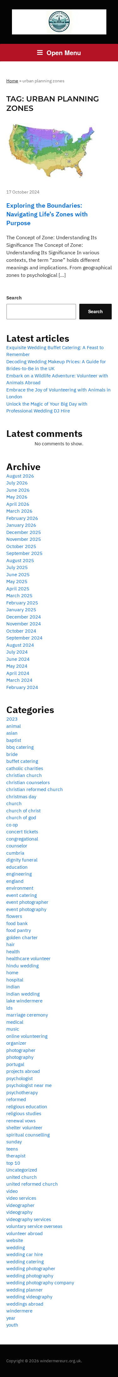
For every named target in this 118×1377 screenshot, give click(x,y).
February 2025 (22, 603)
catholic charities (24, 768)
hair (10, 944)
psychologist (19, 1078)
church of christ (23, 811)
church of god (21, 818)
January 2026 (21, 525)
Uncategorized (21, 1170)
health (13, 952)
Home (12, 81)
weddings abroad (24, 1304)
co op (12, 825)
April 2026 (17, 504)
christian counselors (28, 782)
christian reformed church (34, 789)
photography (19, 1057)
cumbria (15, 853)
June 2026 (18, 490)
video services (21, 1198)
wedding (15, 1247)
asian (12, 733)
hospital (14, 980)
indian (13, 987)
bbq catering (20, 747)
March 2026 (19, 511)
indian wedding (23, 994)
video (12, 1191)
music (12, 1029)
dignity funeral (21, 860)
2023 (12, 719)
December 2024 (23, 617)
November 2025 (23, 539)
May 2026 (16, 497)
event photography (26, 909)
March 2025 (19, 595)
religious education (26, 1107)
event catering (21, 895)
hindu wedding (22, 966)
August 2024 (20, 645)
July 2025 (17, 567)
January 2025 (21, 610)
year (10, 1318)
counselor (16, 846)
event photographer (27, 902)
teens (12, 1149)
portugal (15, 1064)
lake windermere (24, 1001)
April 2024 (17, 673)
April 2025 (17, 589)
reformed (16, 1099)
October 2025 (21, 546)
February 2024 (22, 687)
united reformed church (32, 1184)
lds (9, 1008)
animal (13, 726)
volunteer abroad (24, 1233)
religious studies (23, 1113)
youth (12, 1325)
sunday (14, 1142)
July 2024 (17, 652)
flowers (14, 916)
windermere (19, 1311)
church (14, 803)
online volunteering (27, 1036)
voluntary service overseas (34, 1226)
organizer (16, 1043)
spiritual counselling (28, 1135)
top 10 (13, 1163)
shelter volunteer (24, 1128)
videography (19, 1212)
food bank (17, 923)
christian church (24, 775)
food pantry (18, 930)
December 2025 (23, 532)
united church (21, 1177)
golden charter (22, 937)
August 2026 (20, 476)
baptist (13, 740)
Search (14, 298)
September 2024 (24, 638)
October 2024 (21, 631)
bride (12, 754)
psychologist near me (29, 1085)
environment (19, 888)
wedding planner (24, 1290)
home (12, 973)
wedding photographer (30, 1268)
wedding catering (25, 1262)
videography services (28, 1219)
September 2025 (24, 553)
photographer (21, 1050)
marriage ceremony (27, 1015)
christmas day (21, 797)
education (17, 867)
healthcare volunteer (28, 958)
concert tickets (22, 832)
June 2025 (18, 574)
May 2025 (16, 581)
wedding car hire (24, 1254)
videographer (20, 1205)
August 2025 (20, 560)
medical (14, 1022)
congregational (22, 839)
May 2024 (16, 666)
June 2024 (18, 659)
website (14, 1240)
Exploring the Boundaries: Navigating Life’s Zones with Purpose (47, 214)
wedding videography (29, 1297)
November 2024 (23, 624)
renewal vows (21, 1121)
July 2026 (17, 483)
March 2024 (19, 680)
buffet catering (22, 761)
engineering (19, 874)
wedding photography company (40, 1283)
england (15, 881)
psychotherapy (22, 1092)
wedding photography (29, 1276)
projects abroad (23, 1071)
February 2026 (22, 518)
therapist (15, 1156)
